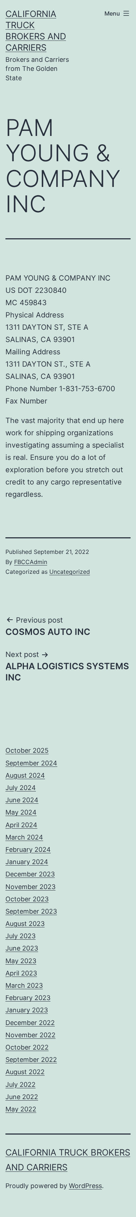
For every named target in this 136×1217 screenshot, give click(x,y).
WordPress (85, 1186)
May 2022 (20, 1109)
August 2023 (25, 923)
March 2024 (24, 837)
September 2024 (31, 763)
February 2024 (28, 849)
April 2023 (21, 973)
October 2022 (27, 1047)
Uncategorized (69, 571)
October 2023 (27, 899)
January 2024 (26, 862)
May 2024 (21, 812)
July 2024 (20, 787)
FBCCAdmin (30, 561)
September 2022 (31, 1059)
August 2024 (25, 775)
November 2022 (30, 1035)
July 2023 (20, 936)
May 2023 (20, 961)
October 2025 (27, 750)
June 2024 (21, 800)
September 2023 (31, 911)
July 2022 (20, 1084)
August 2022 (25, 1072)
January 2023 (26, 1010)
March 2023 (24, 985)
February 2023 (27, 998)
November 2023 (30, 887)
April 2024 (21, 825)
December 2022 (30, 1022)
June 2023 (21, 948)
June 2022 (21, 1097)
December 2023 (30, 874)
